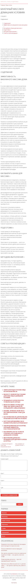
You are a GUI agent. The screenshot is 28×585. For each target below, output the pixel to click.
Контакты (14, 583)
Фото (3, 536)
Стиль (4, 528)
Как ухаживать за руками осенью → (20, 444)
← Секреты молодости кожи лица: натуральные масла (6, 445)
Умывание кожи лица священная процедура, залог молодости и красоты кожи (13, 545)
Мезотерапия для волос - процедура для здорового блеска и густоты (15, 439)
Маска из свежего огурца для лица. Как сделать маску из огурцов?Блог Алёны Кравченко (14, 406)
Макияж (4, 513)
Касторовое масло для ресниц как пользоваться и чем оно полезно (15, 417)
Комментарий (4, 459)
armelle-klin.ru (14, 574)
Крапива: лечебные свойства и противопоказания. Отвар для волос (14, 412)
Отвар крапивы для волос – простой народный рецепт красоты (11, 560)
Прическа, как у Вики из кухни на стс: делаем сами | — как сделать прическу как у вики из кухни (13, 565)
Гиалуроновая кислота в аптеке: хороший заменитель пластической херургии (15, 427)
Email (2, 480)
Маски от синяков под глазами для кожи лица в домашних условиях (14, 395)
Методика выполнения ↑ (10, 31)
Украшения (5, 532)
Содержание (7, 23)
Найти (20, 504)
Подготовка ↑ (7, 30)
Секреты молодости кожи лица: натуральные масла (15, 390)
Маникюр (5, 517)
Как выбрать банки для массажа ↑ (13, 28)
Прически (5, 524)
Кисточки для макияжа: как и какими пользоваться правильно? (15, 422)
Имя (2, 473)
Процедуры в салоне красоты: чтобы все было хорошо (14, 401)
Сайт (2, 487)
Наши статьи (6, 520)
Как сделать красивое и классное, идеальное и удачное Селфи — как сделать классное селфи (13, 554)
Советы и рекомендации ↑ (11, 33)
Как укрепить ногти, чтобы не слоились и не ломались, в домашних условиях (14, 433)
